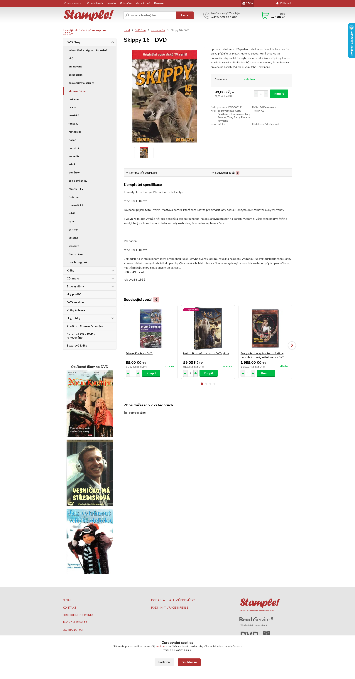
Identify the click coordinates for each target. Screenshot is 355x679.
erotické (74, 115)
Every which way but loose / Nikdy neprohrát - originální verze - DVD (263, 355)
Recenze (158, 3)
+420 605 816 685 (224, 17)
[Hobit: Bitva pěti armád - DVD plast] (208, 328)
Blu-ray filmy (75, 286)
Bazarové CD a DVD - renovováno (81, 336)
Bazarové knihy (77, 345)
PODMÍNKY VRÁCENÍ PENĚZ (169, 608)
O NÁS (67, 600)
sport (72, 221)
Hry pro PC (74, 294)
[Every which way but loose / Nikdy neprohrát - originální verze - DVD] (265, 328)
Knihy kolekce (76, 310)
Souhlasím (189, 662)
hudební (74, 148)
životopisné (76, 254)
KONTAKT (70, 608)
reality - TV (76, 189)
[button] (202, 383)
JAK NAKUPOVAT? (75, 622)
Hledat (185, 15)
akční (72, 58)
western (74, 246)
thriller (73, 229)
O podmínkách (95, 3)
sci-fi (72, 213)
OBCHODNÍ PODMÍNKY (78, 615)
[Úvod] (91, 15)
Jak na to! (111, 3)
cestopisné (75, 75)
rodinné (74, 197)
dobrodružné (77, 91)
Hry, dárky (73, 318)
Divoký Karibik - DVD (139, 353)
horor (72, 140)
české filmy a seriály (81, 83)
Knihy (70, 270)
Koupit (279, 94)
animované (75, 66)
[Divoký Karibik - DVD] (150, 328)
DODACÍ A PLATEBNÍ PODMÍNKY (173, 600)
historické (75, 132)
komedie (74, 156)
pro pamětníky (78, 181)
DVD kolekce (75, 302)
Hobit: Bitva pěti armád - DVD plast (206, 353)
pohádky (74, 172)
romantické (76, 205)
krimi (72, 164)
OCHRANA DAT (73, 630)
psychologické (78, 262)
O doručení (126, 3)
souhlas (160, 646)
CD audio (73, 278)
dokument (75, 99)
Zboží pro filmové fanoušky (85, 326)
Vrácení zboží (143, 3)
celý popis (265, 67)
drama (73, 107)
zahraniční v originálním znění (88, 50)
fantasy (73, 123)
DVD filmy (73, 42)
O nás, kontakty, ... (73, 3)
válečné (73, 238)
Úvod (127, 30)
